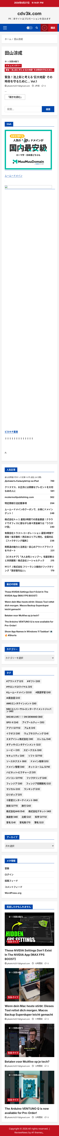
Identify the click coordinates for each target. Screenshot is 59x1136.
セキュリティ (15, 755)
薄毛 (39, 822)
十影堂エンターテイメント (22, 800)
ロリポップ (14, 794)
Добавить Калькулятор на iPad (22, 481)
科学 (41, 816)
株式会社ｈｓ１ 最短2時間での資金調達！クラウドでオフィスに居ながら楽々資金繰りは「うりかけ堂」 (29, 523)
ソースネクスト (16, 761)
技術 (12, 805)
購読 (53, 27)
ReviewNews (21, 1132)
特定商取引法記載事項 (16, 503)
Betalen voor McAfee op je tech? (22, 615)
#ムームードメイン (19, 692)
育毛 (11, 822)
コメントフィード (13, 887)
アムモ (29, 728)
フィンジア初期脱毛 (38, 783)
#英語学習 (43, 692)
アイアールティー (33, 722)
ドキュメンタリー (13, 65)
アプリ (13, 728)
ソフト (35, 755)
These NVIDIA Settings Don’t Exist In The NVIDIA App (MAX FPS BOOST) (28, 955)
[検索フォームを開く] (37, 28)
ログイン (9, 874)
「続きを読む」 (16, 97)
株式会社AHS (15, 811)
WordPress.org (13, 893)
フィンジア (14, 783)
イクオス (13, 733)
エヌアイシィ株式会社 (19, 739)
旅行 (26, 805)
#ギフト (33, 681)
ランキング (32, 789)
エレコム (44, 739)
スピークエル (32, 750)
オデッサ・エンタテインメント (23, 744)
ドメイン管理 (15, 766)
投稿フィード (11, 880)
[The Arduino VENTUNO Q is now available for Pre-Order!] (29, 1087)
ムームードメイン (13, 175)
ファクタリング (36, 778)
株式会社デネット (39, 811)
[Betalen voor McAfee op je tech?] (29, 1040)
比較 (26, 816)
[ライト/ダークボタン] (29, 27)
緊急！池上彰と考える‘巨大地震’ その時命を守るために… (30, 70)
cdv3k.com (29, 13)
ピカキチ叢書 (11, 431)
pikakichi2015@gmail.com (18, 86)
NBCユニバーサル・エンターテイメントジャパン (28, 710)
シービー (13, 750)
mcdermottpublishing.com (19, 497)
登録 (7, 868)
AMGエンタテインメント (21, 703)
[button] (5, 27)
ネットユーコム (39, 766)
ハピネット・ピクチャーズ (21, 772)
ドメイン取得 (39, 761)
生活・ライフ (13, 941)
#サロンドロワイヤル (19, 686)
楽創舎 (12, 816)
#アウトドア (14, 681)
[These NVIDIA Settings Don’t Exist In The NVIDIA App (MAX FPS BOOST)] (29, 929)
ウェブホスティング (36, 733)
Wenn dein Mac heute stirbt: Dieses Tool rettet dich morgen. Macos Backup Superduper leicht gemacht (29, 605)
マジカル (13, 789)
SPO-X (12, 722)
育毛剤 (25, 822)
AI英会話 (13, 697)
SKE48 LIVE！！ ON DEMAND (24, 716)
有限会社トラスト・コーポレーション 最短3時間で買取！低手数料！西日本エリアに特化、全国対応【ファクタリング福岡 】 (29, 537)
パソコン (14, 778)
